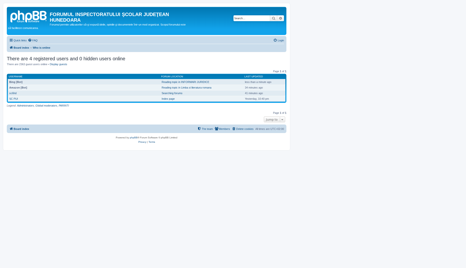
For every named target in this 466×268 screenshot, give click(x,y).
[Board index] (29, 16)
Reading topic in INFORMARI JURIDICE (185, 81)
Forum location (172, 76)
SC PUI (13, 98)
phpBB (134, 137)
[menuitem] (33, 40)
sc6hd (13, 93)
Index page (168, 98)
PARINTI (64, 105)
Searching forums (172, 93)
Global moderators (46, 105)
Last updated (253, 76)
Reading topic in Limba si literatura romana (186, 87)
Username (16, 76)
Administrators (25, 105)
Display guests (58, 64)
